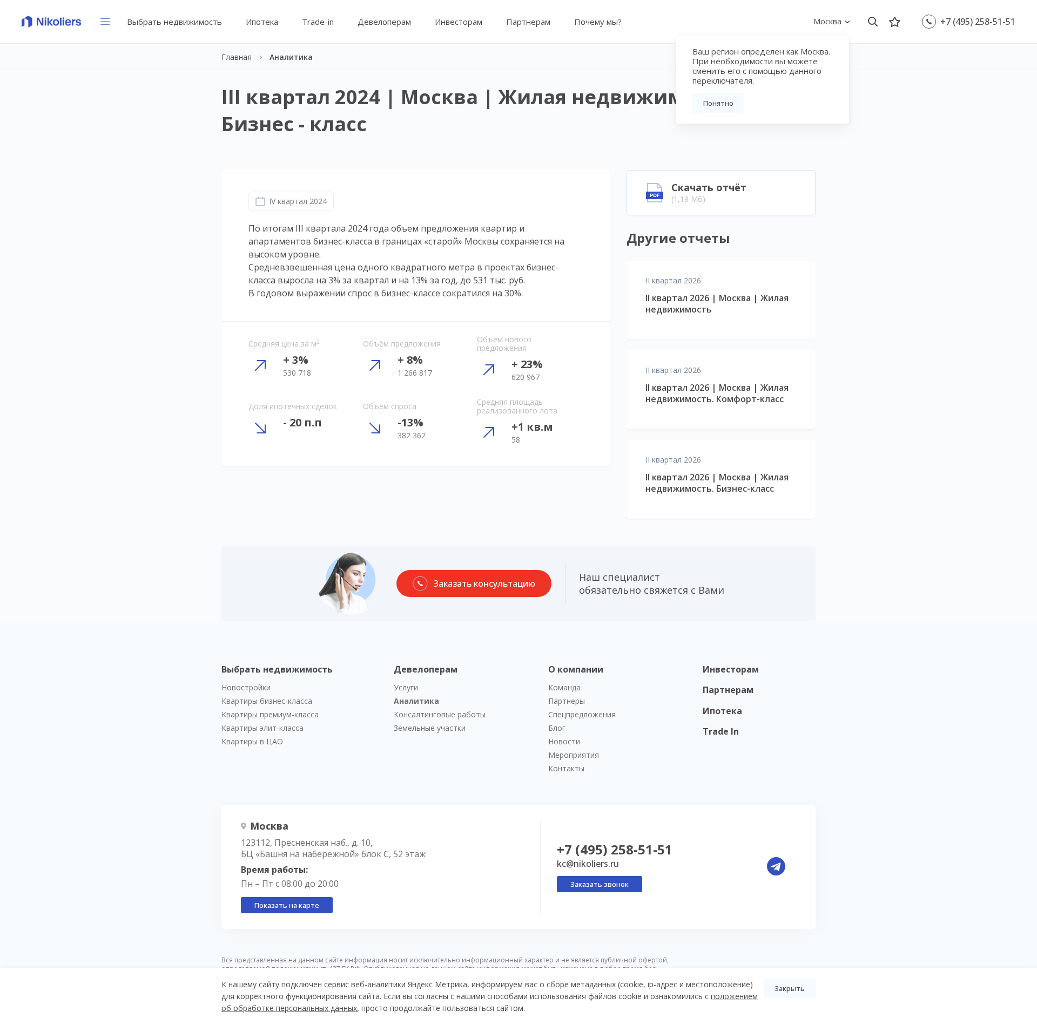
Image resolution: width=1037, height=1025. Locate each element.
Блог (556, 728)
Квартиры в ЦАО (252, 741)
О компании (575, 669)
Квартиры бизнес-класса (266, 701)
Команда (564, 687)
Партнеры (566, 701)
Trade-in (318, 21)
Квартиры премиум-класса (270, 714)
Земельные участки (430, 728)
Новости (564, 741)
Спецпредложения (582, 714)
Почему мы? (598, 21)
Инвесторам (458, 21)
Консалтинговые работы (440, 714)
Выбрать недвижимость (174, 21)
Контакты (566, 768)
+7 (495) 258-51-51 (977, 21)
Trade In (721, 731)
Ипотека (262, 21)
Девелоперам (384, 21)
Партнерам (528, 21)
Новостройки (246, 687)
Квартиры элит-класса (262, 728)
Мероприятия (573, 755)
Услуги (406, 687)
